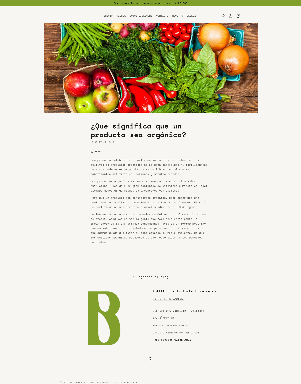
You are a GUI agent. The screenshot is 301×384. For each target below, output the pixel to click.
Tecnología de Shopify (96, 382)
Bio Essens (76, 382)
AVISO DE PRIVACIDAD (168, 299)
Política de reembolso (125, 382)
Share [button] (98, 151)
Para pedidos (172, 340)
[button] (223, 16)
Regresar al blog (152, 277)
